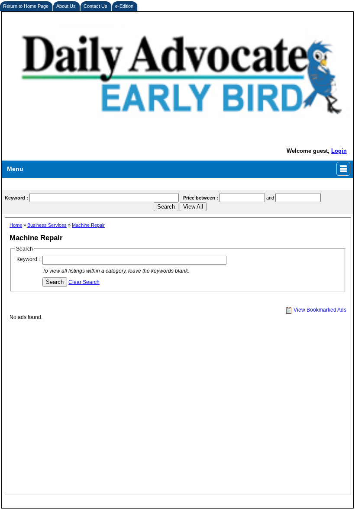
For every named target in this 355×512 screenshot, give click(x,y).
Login (339, 151)
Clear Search (84, 282)
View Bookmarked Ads (319, 310)
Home (16, 225)
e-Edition (124, 6)
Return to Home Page (25, 6)
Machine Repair (88, 225)
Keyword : (28, 259)
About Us (66, 6)
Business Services (47, 225)
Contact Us (95, 6)
